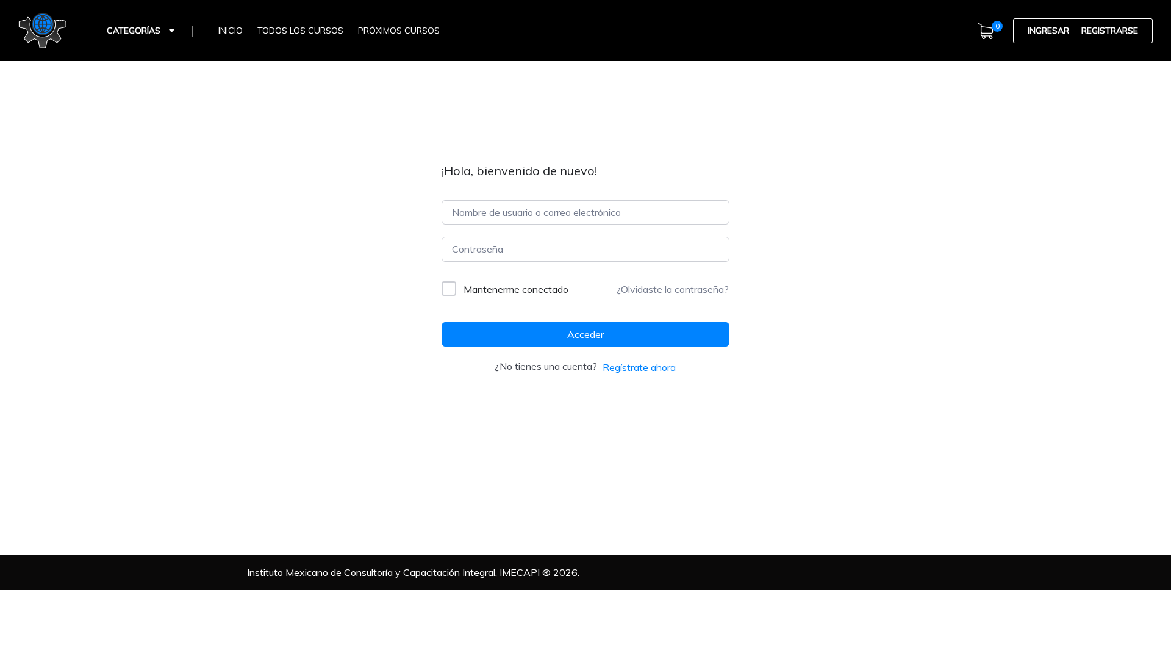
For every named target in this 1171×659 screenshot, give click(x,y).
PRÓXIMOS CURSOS (399, 30)
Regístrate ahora (639, 367)
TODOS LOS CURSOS (300, 30)
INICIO (230, 30)
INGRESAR (1048, 30)
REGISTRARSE (1109, 30)
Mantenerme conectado (516, 289)
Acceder (585, 334)
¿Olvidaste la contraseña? (673, 289)
